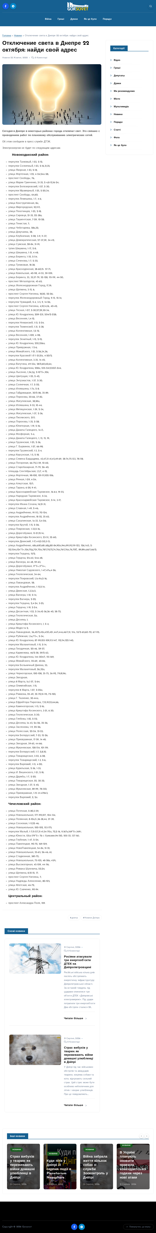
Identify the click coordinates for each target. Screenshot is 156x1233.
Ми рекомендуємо (124, 91)
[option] (23, 1166)
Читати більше (74, 1018)
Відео (117, 60)
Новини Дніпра (91, 918)
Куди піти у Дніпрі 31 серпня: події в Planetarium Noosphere (59, 1169)
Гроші (61, 19)
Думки (74, 19)
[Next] (146, 1136)
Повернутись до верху (140, 1227)
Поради (107, 19)
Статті (117, 130)
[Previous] (141, 1136)
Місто (117, 99)
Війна (48, 19)
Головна (6, 36)
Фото (117, 138)
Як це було (90, 19)
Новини (18, 36)
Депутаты (119, 76)
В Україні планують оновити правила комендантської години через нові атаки (133, 1165)
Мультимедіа (121, 107)
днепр (75, 918)
